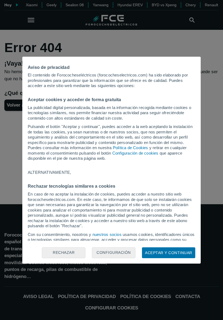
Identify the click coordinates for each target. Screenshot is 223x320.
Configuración (114, 252)
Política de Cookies (130, 147)
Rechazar (64, 252)
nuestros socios (107, 234)
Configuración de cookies (135, 153)
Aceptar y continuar (168, 253)
